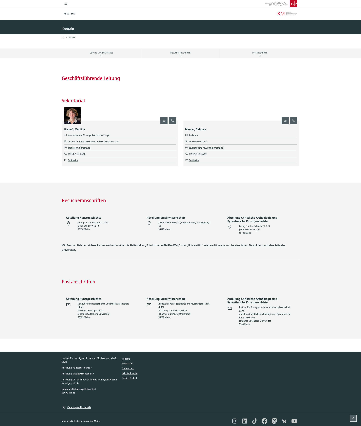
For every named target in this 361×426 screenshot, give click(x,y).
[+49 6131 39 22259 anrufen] (293, 120)
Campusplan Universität (79, 407)
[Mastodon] (274, 421)
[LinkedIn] (245, 421)
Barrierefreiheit (129, 378)
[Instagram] (235, 421)
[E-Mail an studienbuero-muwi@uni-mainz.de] (285, 120)
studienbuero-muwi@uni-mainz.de (206, 147)
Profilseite (73, 160)
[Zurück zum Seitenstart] (353, 418)
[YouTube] (294, 421)
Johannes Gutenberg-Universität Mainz (81, 421)
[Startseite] (63, 37)
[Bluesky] (284, 421)
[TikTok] (254, 421)
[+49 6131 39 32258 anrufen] (172, 120)
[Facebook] (264, 421)
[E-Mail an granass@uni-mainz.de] (164, 120)
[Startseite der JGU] (281, 3)
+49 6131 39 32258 (76, 154)
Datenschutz (128, 368)
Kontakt (72, 37)
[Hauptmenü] (66, 3)
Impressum (127, 363)
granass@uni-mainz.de (79, 147)
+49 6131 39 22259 (198, 154)
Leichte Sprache (129, 373)
